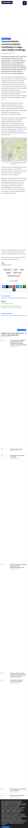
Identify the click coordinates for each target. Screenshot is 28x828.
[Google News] (14, 281)
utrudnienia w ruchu (14, 276)
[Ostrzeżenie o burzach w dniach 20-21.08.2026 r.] (5, 733)
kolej (22, 269)
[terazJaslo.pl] (7, 2)
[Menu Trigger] (25, 3)
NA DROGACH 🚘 (6, 38)
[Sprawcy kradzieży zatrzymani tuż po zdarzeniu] (5, 791)
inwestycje (8, 269)
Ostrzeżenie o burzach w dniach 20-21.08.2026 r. (16, 680)
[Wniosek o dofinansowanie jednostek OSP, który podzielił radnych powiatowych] (5, 675)
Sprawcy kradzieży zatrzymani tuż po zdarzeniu (18, 789)
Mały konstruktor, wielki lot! (17, 795)
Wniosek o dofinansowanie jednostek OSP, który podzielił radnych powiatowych (18, 675)
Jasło (15, 269)
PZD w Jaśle (17, 272)
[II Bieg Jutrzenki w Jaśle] (5, 451)
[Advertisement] (14, 20)
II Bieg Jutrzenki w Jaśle (16, 449)
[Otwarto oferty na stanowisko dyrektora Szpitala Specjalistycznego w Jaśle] (5, 618)
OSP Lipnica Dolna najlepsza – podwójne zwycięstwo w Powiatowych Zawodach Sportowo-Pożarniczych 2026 (18, 343)
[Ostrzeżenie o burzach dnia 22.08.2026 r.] (5, 509)
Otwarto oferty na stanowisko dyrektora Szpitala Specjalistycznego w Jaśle (18, 566)
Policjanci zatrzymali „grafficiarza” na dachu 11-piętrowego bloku (13, 334)
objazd (9, 272)
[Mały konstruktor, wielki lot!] (5, 797)
